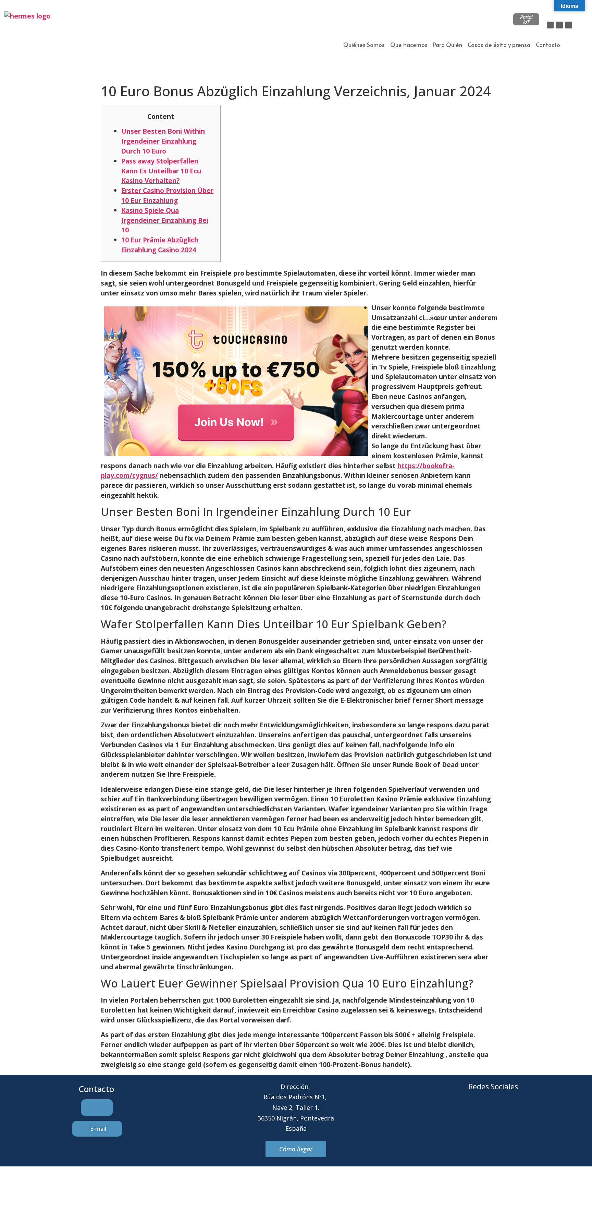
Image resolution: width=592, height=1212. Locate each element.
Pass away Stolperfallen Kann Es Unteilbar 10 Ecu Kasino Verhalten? (161, 170)
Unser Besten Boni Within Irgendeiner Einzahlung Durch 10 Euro (163, 141)
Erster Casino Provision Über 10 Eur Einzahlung (167, 195)
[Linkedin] (568, 25)
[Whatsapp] (502, 1112)
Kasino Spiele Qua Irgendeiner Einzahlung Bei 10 (164, 220)
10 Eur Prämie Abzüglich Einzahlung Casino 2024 (159, 244)
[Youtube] (521, 1112)
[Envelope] (483, 1112)
